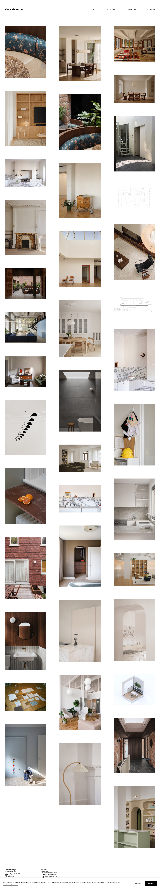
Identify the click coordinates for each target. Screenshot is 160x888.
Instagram (150, 9)
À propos (132, 9)
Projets (91, 9)
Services (111, 9)
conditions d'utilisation (10, 885)
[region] (80, 883)
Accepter (151, 884)
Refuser (138, 884)
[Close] (157, 879)
